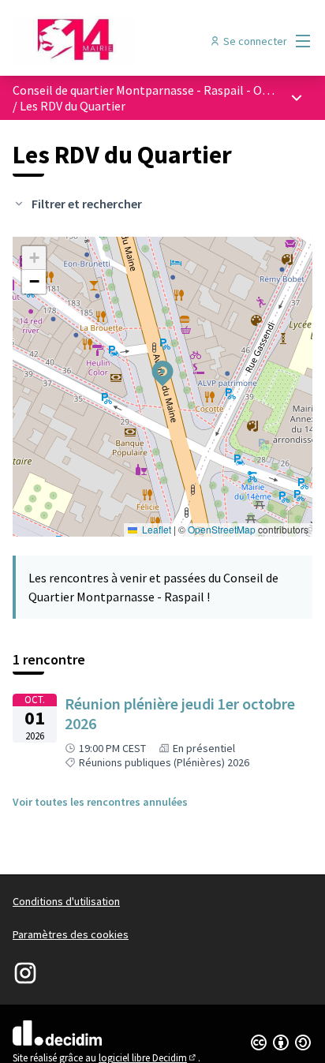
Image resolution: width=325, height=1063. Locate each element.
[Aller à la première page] (123, 41)
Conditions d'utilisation (66, 901)
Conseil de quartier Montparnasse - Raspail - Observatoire (168, 90)
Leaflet (155, 529)
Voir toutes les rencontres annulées (100, 802)
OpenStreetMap (222, 529)
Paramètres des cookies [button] (71, 934)
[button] (153, 363)
